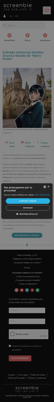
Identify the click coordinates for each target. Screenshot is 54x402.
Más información (42, 195)
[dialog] (27, 201)
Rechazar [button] (28, 208)
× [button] (48, 187)
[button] (27, 214)
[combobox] (45, 186)
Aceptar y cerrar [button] (27, 201)
